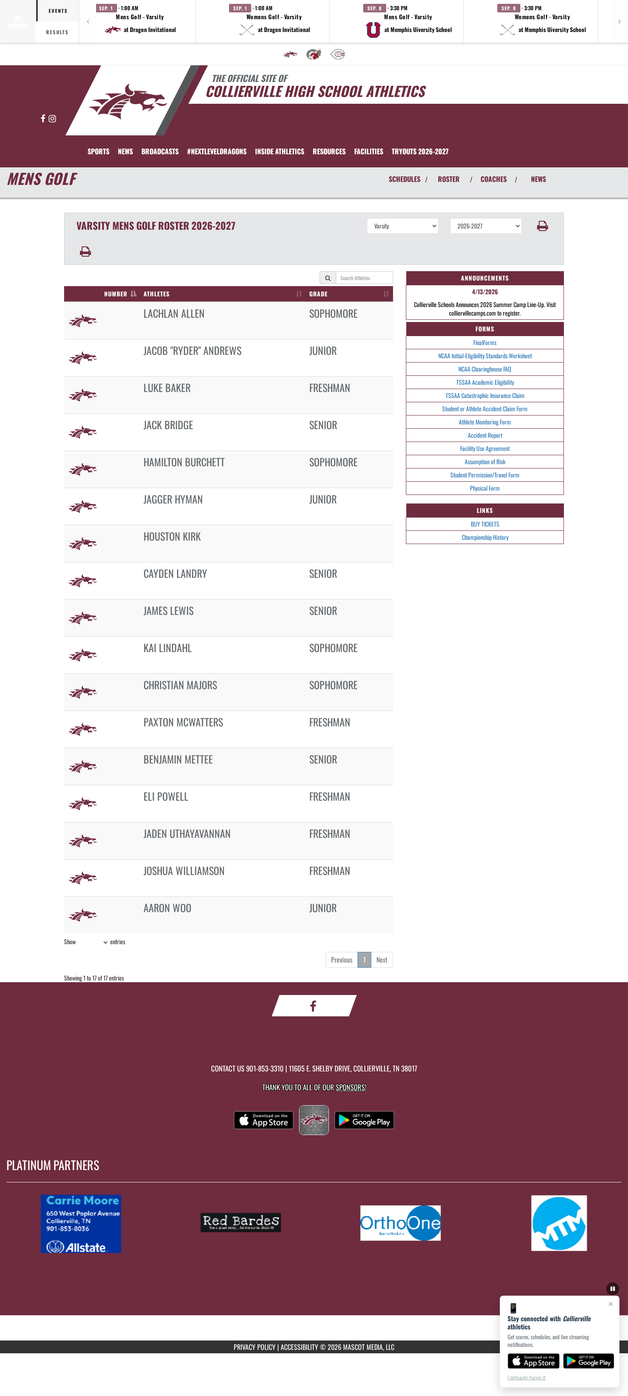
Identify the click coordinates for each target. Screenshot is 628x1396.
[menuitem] (290, 54)
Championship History (485, 537)
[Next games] (619, 21)
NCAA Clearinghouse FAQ (484, 368)
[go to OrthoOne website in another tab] (408, 1223)
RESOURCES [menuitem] (329, 151)
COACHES (494, 179)
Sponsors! (351, 1087)
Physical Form (485, 487)
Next (381, 959)
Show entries (94, 941)
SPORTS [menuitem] (98, 151)
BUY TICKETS (485, 523)
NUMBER (115, 293)
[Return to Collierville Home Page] (127, 101)
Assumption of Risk (485, 461)
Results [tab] (57, 32)
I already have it (527, 1377)
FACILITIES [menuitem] (368, 151)
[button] (140, 21)
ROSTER (449, 179)
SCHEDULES (404, 179)
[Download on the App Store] (534, 1361)
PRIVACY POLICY (255, 1347)
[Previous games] (87, 21)
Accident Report (485, 434)
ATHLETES (157, 293)
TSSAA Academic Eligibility (485, 382)
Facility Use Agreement (485, 448)
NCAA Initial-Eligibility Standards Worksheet (485, 355)
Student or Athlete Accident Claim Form (485, 408)
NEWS (538, 179)
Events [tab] (58, 10)
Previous (341, 959)
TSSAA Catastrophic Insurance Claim (485, 395)
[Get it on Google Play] (589, 1361)
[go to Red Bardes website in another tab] (249, 1223)
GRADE (318, 293)
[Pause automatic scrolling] (612, 1288)
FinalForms (484, 342)
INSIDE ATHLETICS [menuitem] (279, 151)
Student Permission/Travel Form (484, 474)
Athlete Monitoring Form (485, 421)
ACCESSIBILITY (299, 1347)
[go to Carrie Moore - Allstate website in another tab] (89, 1223)
